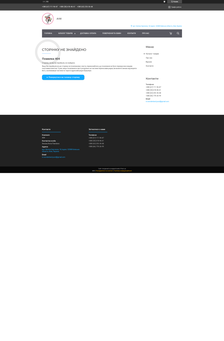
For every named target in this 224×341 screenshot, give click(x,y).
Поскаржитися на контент (104, 171)
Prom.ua (123, 169)
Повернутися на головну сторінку (64, 77)
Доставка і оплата (88, 33)
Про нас (145, 33)
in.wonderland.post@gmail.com (157, 101)
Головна (48, 33)
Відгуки (149, 62)
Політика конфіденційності (123, 171)
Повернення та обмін (111, 33)
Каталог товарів (65, 33)
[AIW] (48, 19)
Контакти (131, 33)
